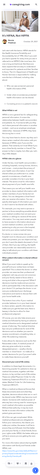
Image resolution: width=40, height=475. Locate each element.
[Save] (26, 463)
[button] (35, 470)
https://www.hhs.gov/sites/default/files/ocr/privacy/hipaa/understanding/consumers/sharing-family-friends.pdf (20, 453)
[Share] (31, 463)
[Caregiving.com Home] (20, 4)
